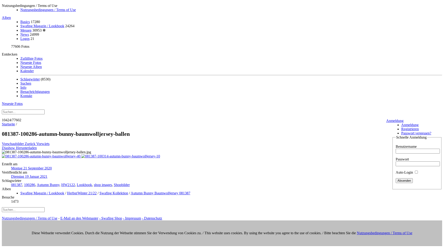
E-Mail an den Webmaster (79, 218)
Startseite (8, 124)
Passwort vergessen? (416, 133)
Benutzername (406, 146)
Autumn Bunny (48, 185)
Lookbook (84, 185)
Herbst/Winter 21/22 (82, 193)
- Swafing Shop (110, 218)
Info (23, 87)
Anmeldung (395, 121)
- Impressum (132, 218)
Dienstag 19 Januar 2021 (29, 176)
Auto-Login (405, 172)
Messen (25, 30)
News (24, 34)
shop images (103, 185)
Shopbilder (122, 185)
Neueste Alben (31, 67)
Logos (25, 39)
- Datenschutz (152, 218)
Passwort (402, 159)
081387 (16, 185)
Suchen (25, 83)
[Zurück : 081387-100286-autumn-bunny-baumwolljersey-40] (41, 156)
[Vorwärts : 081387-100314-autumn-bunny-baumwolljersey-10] (120, 156)
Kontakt (26, 96)
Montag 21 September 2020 (31, 168)
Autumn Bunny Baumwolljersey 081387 (160, 193)
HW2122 (68, 185)
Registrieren (410, 129)
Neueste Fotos (30, 63)
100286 (29, 185)
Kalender (27, 71)
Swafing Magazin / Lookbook (42, 26)
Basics (25, 22)
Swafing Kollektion (113, 193)
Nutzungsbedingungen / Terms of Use (48, 10)
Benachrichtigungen (35, 92)
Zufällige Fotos (31, 58)
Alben (6, 18)
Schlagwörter (30, 79)
